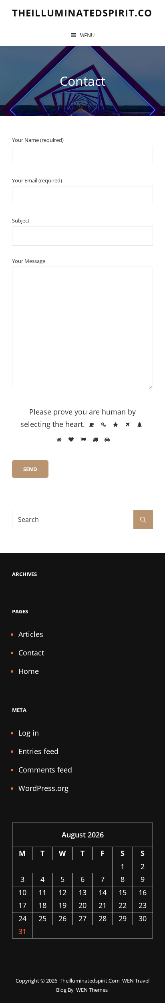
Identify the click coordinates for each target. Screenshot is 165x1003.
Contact (31, 652)
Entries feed (38, 751)
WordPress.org (43, 788)
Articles (30, 634)
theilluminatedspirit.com (87, 12)
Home (28, 671)
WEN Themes (92, 989)
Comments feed (45, 769)
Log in (28, 733)
